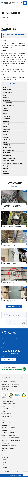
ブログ (3, 464)
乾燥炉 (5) (5, 168)
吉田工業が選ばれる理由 (7, 401)
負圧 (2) (5, 108)
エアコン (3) (6, 131)
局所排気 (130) (6, 116)
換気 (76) (5, 113)
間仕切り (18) (6, 166)
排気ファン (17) (6, 124)
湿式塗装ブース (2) (7, 92)
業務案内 (3, 420)
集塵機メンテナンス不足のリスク (9, 406)
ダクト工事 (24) (6, 118)
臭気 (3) (5, 126)
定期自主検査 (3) (7, 155)
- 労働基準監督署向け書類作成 (8, 445)
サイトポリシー (15, 471)
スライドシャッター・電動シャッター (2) (12, 163)
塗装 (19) (5, 95)
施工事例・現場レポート (12, 23)
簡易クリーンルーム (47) (8, 105)
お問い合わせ (4, 467)
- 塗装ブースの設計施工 (7, 422)
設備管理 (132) (6, 145)
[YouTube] (5, 389)
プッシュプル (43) (7, 139)
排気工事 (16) (6, 121)
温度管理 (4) (6, 137)
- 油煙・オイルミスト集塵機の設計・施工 (11, 440)
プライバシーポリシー (6, 471)
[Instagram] (2, 389)
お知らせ (3, 462)
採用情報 (3, 459)
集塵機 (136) (6, 97)
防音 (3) (5, 171)
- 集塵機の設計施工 (6, 425)
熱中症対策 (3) (6, 129)
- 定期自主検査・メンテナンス (8, 443)
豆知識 (3, 411)
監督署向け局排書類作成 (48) (9, 158)
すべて (4, 87)
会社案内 (3, 454)
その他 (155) (6, 173)
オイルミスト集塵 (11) (8, 103)
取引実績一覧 (4, 457)
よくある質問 (4, 408)
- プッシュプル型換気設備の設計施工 (10, 438)
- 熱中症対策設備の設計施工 (8, 435)
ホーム (2, 23)
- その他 (3, 450)
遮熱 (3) (5, 134)
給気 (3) (5, 142)
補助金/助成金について (7, 416)
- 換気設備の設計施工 (6, 430)
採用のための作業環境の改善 (8, 403)
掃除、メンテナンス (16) (8, 150)
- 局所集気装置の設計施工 (7, 433)
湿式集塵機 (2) (6, 100)
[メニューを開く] (25, 3)
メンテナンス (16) (7, 147)
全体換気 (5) (6, 110)
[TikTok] (7, 389)
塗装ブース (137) (7, 89)
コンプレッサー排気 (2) (8, 160)
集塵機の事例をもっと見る (14, 306)
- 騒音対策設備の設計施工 (7, 448)
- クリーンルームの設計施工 (8, 428)
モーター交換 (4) (7, 152)
